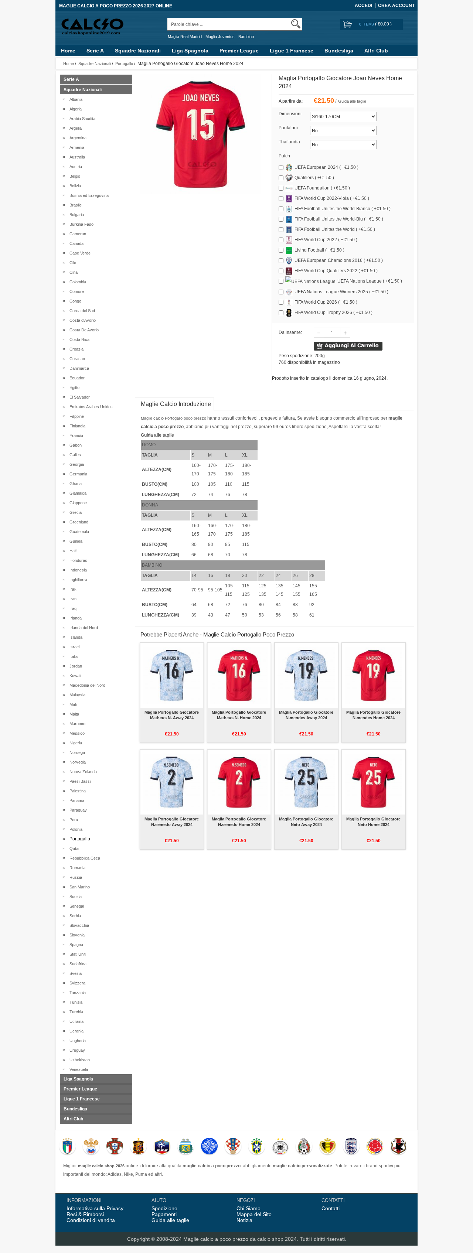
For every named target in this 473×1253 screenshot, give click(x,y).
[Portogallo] (114, 1147)
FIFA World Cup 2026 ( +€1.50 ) (326, 302)
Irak (71, 589)
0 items (367, 24)
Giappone (77, 503)
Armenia (75, 147)
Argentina (76, 138)
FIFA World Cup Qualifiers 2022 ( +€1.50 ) (336, 270)
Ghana (74, 483)
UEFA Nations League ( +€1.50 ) (369, 281)
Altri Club (376, 51)
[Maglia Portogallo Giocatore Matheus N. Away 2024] (171, 675)
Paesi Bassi (79, 781)
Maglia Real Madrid (185, 36)
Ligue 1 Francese (291, 51)
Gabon (74, 445)
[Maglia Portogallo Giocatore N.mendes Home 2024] (373, 675)
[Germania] (280, 1147)
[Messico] (304, 1147)
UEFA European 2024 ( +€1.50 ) (326, 167)
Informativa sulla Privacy (95, 1208)
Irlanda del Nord (82, 627)
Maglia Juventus (220, 36)
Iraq (71, 608)
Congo (74, 301)
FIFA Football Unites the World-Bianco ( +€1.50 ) (343, 208)
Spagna (75, 944)
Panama (75, 800)
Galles (74, 455)
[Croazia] (233, 1147)
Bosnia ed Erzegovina (88, 195)
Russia (74, 877)
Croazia (75, 349)
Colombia (76, 282)
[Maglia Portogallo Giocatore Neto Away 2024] (306, 782)
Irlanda (74, 618)
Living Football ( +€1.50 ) (319, 250)
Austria (74, 166)
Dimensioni (290, 113)
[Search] (295, 23)
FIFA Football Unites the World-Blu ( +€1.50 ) (339, 219)
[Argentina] (185, 1147)
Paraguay (77, 810)
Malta (73, 714)
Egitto (73, 387)
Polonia (74, 829)
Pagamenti (164, 1214)
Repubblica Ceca (83, 858)
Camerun (76, 234)
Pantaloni (288, 127)
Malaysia (76, 695)
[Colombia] (375, 1147)
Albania (74, 99)
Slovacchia (78, 925)
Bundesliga (338, 51)
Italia (72, 656)
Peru (72, 819)
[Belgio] (327, 1147)
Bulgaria (75, 214)
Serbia (74, 916)
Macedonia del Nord (86, 685)
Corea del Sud (81, 310)
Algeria (74, 109)
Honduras (77, 560)
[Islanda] (209, 1147)
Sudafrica (76, 964)
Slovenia (76, 935)
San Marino (78, 887)
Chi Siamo (248, 1208)
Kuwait (74, 675)
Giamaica (76, 493)
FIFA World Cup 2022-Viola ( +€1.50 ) (332, 198)
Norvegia (76, 762)
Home (68, 51)
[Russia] (91, 1147)
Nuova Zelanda (82, 771)
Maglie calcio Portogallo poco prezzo (173, 418)
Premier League (239, 51)
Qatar (73, 848)
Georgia (75, 464)
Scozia (74, 896)
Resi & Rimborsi (85, 1214)
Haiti (72, 551)
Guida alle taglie (352, 101)
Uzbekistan (78, 1060)
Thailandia (289, 141)
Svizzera (76, 983)
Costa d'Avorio (81, 320)
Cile (71, 262)
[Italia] (67, 1147)
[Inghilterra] (351, 1147)
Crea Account (396, 5)
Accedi (363, 5)
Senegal (75, 906)
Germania (77, 474)
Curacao (76, 358)
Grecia (74, 512)
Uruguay (76, 1050)
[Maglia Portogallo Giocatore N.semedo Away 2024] (171, 782)
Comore (75, 291)
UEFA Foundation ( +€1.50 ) (322, 188)
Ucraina (75, 1021)
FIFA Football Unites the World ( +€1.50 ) (335, 229)
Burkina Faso (80, 224)
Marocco (76, 723)
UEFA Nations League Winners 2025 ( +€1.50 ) (341, 291)
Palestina (76, 791)
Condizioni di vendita (91, 1220)
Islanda (74, 637)
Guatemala (78, 531)
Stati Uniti (76, 954)
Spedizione (164, 1208)
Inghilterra (77, 579)
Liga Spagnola (190, 51)
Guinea (74, 541)
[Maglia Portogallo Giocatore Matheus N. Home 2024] (239, 675)
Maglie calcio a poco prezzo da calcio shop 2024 (240, 1239)
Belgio (73, 176)
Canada (75, 243)
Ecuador (76, 378)
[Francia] (162, 1147)
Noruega (76, 752)
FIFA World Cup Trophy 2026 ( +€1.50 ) (333, 312)
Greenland (77, 522)
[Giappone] (398, 1147)
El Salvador (78, 397)
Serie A (95, 51)
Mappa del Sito (254, 1214)
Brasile (74, 205)
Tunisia (74, 1002)
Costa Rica (78, 339)
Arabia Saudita (81, 118)
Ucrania (75, 1031)
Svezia (74, 973)
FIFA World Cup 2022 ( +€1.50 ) (326, 239)
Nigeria (74, 743)
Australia (76, 157)
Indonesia (77, 570)
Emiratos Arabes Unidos (90, 406)
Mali (71, 704)
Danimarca (78, 368)
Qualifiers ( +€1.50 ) (314, 177)
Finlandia (76, 426)
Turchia (75, 1012)
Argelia (74, 128)
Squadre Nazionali (138, 51)
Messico (76, 733)
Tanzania (76, 992)
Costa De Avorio (83, 330)
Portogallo (124, 63)
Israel (73, 647)
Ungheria (76, 1040)
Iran (71, 599)
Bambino (246, 36)
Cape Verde (79, 253)
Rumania (76, 868)
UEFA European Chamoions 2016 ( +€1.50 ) (339, 260)
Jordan (74, 666)
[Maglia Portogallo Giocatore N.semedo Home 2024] (239, 782)
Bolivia (74, 186)
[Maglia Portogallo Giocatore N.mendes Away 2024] (306, 675)
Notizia (244, 1220)
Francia (75, 435)
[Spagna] (138, 1147)
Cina (72, 272)
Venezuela (77, 1069)
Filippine (75, 416)
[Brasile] (256, 1147)
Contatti (330, 1208)
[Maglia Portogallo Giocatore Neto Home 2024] (373, 782)
